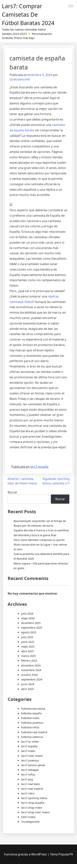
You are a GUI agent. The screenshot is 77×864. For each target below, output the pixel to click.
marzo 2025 (28, 656)
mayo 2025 (28, 646)
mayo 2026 (28, 618)
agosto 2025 (28, 632)
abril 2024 (27, 689)
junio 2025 (27, 642)
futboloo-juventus (32, 722)
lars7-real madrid (32, 788)
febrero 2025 (29, 660)
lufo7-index (28, 817)
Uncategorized (30, 821)
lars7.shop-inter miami (35, 812)
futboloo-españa (31, 713)
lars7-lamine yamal (33, 765)
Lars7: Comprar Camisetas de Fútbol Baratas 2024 (28, 14)
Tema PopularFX (61, 854)
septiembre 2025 (31, 627)
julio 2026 (27, 613)
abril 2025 (27, 651)
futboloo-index (30, 718)
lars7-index (28, 751)
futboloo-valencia (32, 737)
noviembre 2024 (31, 670)
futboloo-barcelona (33, 708)
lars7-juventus (30, 760)
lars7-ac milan (30, 741)
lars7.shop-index (31, 807)
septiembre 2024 (31, 679)
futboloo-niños (30, 727)
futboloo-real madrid (34, 732)
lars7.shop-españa (32, 803)
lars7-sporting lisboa (34, 798)
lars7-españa (39, 467)
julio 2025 (27, 637)
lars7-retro (27, 793)
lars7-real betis (30, 784)
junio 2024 (27, 684)
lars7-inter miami (32, 756)
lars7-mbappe (30, 770)
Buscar (12, 492)
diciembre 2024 (31, 665)
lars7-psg (27, 779)
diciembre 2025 (31, 623)
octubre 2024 (29, 675)
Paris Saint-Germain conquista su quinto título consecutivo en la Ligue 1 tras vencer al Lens (40, 544)
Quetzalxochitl (20, 79)
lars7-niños (28, 774)
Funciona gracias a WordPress (26, 854)
